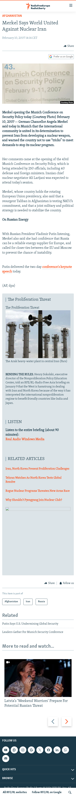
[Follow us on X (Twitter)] (39, 749)
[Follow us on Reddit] (14, 749)
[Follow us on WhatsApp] (65, 749)
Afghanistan (12, 16)
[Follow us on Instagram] (22, 749)
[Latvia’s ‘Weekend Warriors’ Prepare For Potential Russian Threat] (38, 678)
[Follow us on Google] (31, 749)
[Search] (69, 792)
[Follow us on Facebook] (48, 749)
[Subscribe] (5, 758)
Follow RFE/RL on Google (47, 792)
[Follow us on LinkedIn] (57, 749)
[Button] (69, 46)
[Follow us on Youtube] (5, 749)
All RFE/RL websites (15, 792)
